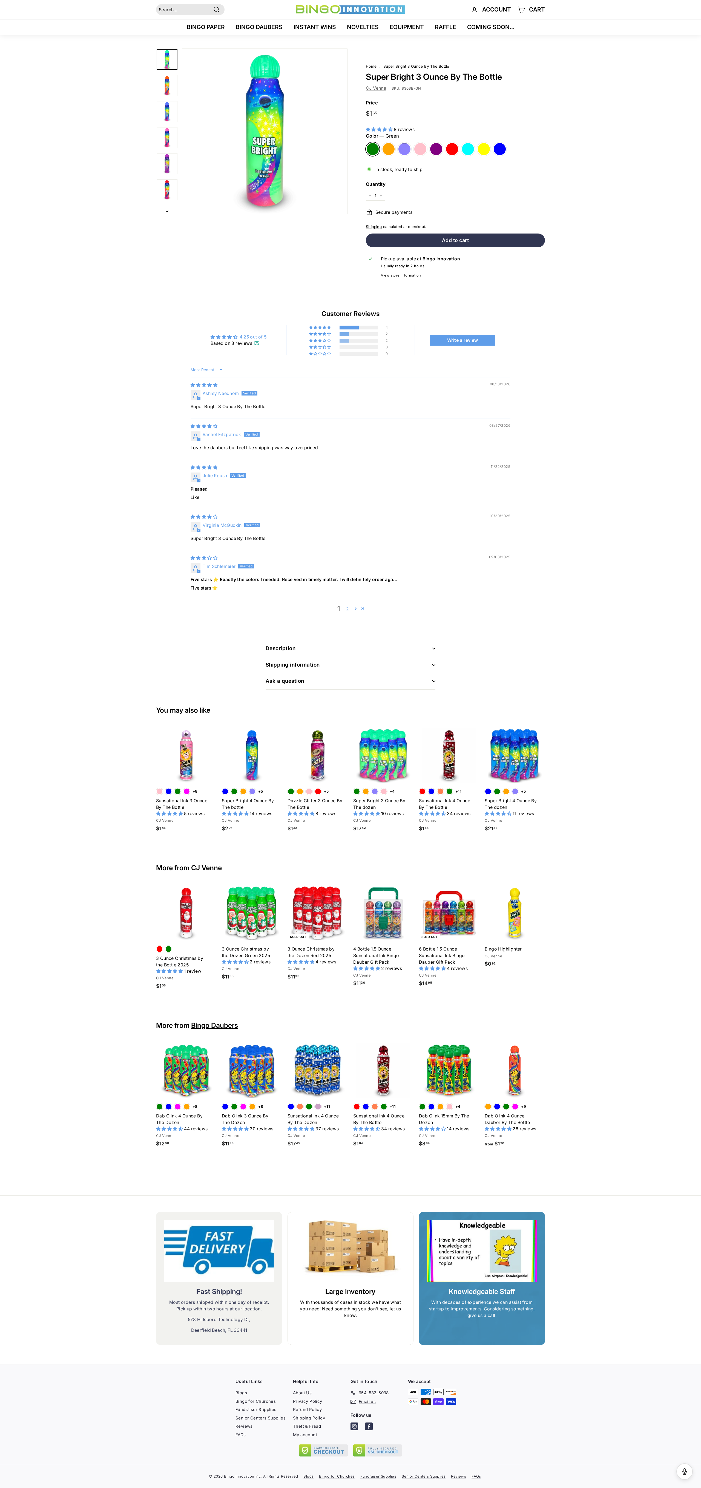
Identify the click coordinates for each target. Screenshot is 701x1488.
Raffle (445, 27)
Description (280, 648)
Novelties (363, 27)
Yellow (484, 149)
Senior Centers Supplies (260, 1418)
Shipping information (293, 665)
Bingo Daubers (259, 27)
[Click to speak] (684, 1471)
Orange (388, 149)
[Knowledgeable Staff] (482, 1251)
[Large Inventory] (350, 1251)
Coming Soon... (491, 27)
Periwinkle (404, 149)
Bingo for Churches (255, 1401)
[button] (380, 129)
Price (372, 103)
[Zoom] (264, 131)
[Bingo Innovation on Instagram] (354, 1427)
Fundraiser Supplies (256, 1409)
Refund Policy (307, 1409)
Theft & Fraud (307, 1426)
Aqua (468, 149)
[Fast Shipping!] (219, 1251)
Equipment (407, 27)
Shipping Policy (309, 1418)
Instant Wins (315, 27)
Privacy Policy (307, 1401)
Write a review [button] (462, 340)
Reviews (244, 1426)
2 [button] (347, 608)
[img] (204, 385)
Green (373, 149)
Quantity (376, 184)
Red (452, 149)
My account (305, 1434)
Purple (436, 149)
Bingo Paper (206, 27)
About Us (302, 1392)
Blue (500, 149)
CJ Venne (376, 88)
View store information (401, 275)
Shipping (374, 226)
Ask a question (285, 681)
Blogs (241, 1392)
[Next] (167, 209)
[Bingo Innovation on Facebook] (369, 1427)
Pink (420, 149)
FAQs (240, 1434)
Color (382, 136)
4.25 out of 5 (253, 337)
